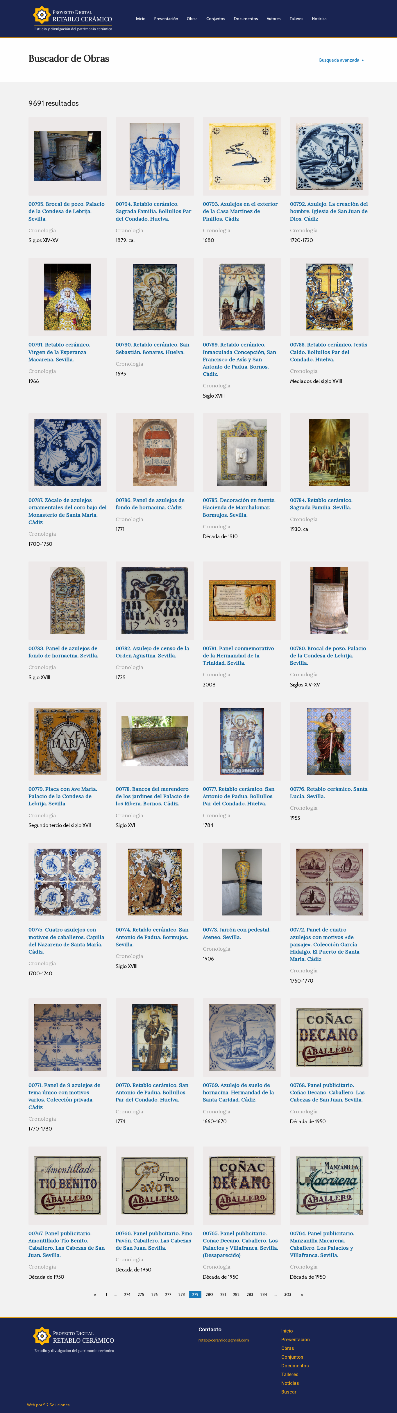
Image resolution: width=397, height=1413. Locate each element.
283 (250, 1294)
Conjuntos (215, 18)
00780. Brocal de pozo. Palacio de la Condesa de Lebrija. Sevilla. (328, 655)
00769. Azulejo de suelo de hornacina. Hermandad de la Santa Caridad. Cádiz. (238, 1092)
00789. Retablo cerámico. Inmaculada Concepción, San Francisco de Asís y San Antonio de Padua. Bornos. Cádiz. (239, 359)
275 (141, 1294)
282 (236, 1294)
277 (168, 1294)
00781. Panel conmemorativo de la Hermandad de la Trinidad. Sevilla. (238, 655)
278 (181, 1294)
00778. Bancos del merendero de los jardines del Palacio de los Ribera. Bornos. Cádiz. (152, 796)
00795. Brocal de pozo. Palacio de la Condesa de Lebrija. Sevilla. (66, 211)
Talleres (296, 18)
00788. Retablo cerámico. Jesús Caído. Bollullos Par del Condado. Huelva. (328, 351)
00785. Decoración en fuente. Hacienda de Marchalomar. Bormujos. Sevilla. (239, 507)
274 (127, 1294)
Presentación (166, 18)
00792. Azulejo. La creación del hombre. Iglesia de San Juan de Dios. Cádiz (329, 211)
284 (263, 1294)
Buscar (288, 1392)
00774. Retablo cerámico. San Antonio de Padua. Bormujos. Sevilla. (152, 936)
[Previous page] (96, 1294)
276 (154, 1294)
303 (287, 1294)
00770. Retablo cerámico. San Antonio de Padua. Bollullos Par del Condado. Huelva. (152, 1092)
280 (209, 1294)
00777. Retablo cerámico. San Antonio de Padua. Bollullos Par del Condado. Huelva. (238, 796)
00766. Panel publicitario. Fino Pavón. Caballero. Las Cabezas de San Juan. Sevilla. (154, 1240)
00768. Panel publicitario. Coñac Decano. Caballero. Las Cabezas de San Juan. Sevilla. (327, 1092)
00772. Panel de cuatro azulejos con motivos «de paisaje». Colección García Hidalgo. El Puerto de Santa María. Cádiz (325, 944)
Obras (192, 18)
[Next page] (301, 1294)
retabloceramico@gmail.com (224, 1340)
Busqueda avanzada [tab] (339, 60)
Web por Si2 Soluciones (48, 1404)
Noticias (319, 18)
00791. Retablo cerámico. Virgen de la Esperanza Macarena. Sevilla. (59, 351)
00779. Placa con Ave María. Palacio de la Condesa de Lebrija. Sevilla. (62, 796)
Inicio (141, 18)
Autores (274, 18)
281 (223, 1294)
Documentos (246, 18)
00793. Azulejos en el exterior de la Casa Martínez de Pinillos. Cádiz (240, 211)
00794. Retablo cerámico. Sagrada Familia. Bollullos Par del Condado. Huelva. (153, 211)
